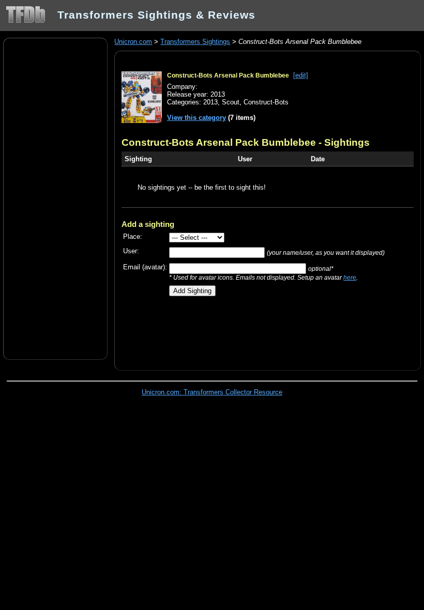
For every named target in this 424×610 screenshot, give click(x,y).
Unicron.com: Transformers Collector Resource (212, 392)
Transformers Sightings (195, 41)
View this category (196, 117)
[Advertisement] (55, 198)
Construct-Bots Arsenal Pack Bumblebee (228, 75)
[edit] (300, 75)
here (349, 277)
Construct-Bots (266, 102)
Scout (230, 102)
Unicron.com (133, 41)
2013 (210, 102)
